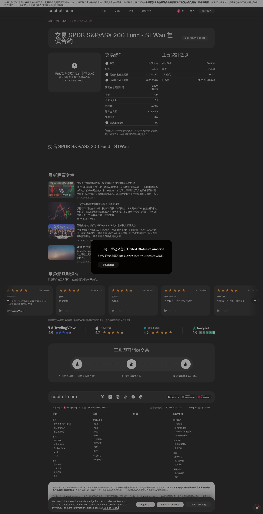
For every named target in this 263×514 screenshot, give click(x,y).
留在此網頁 (108, 264)
